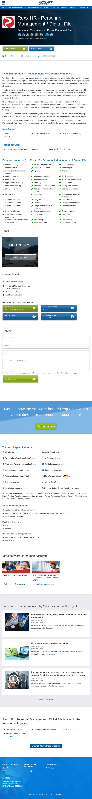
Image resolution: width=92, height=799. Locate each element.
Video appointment (46, 426)
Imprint (4, 770)
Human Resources (20, 7)
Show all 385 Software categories (46, 746)
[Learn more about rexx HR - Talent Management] (16, 574)
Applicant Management (45, 584)
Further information (48, 56)
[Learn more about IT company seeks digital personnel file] (46, 652)
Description (9, 56)
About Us (5, 768)
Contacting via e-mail (14, 295)
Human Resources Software (40, 7)
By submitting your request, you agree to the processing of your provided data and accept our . (42, 373)
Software (8, 7)
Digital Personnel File (14, 729)
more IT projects (46, 699)
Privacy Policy (59, 794)
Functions (28, 56)
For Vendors (50, 768)
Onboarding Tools (68, 729)
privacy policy (74, 373)
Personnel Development (15, 584)
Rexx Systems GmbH (14, 281)
